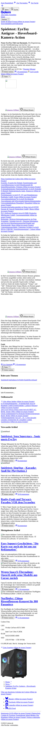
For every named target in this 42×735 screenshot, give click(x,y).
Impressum (5, 713)
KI (16, 24)
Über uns (4, 692)
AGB (20, 713)
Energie (20, 24)
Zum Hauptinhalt (7, 3)
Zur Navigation (22, 3)
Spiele (26, 380)
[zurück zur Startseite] (6, 13)
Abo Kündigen (20, 716)
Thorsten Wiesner (29, 69)
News (7, 684)
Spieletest (4, 380)
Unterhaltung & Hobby (16, 380)
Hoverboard (32, 380)
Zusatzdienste (21, 715)
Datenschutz (36, 713)
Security (13, 24)
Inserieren (11, 692)
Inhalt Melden (31, 715)
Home (7, 682)
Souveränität (5, 24)
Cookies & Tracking (8, 715)
